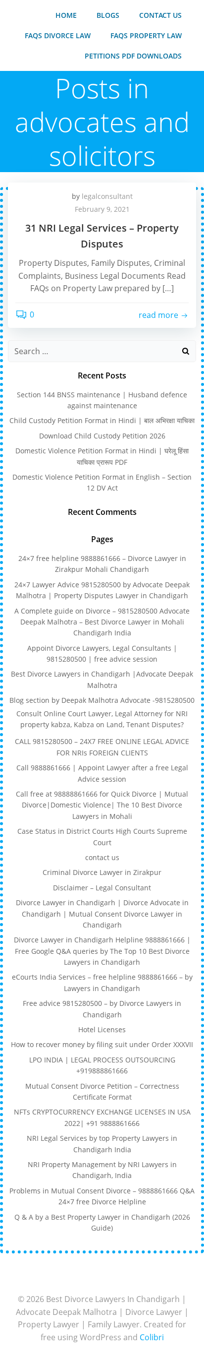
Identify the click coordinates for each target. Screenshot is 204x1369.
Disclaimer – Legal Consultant (102, 887)
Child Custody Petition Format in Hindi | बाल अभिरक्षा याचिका (102, 420)
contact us (160, 15)
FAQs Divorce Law (58, 35)
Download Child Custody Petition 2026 (102, 435)
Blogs (108, 15)
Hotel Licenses (102, 1029)
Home (66, 15)
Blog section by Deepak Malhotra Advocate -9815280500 (102, 700)
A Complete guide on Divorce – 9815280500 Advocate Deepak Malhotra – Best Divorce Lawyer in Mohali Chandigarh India (102, 622)
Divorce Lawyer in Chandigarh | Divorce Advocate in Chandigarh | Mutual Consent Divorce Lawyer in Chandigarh (102, 914)
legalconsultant (107, 196)
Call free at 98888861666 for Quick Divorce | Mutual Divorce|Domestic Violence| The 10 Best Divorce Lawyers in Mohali (102, 805)
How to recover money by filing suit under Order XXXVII (102, 1044)
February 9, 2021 (102, 209)
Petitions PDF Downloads (133, 56)
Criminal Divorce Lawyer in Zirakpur (102, 872)
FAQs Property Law (146, 35)
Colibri (152, 1337)
